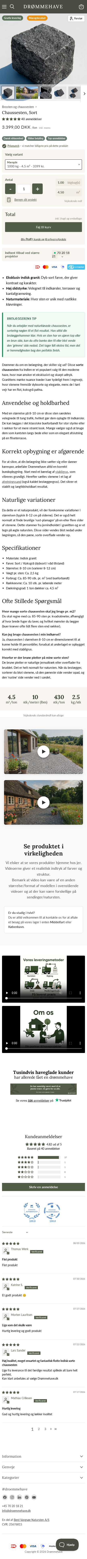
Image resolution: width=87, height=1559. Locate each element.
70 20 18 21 (61, 254)
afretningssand (11, 481)
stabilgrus (61, 471)
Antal (9, 179)
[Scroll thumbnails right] (84, 93)
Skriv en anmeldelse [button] (43, 1187)
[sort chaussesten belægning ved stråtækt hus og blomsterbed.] (27, 92)
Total (10, 214)
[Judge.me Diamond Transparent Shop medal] (52, 1211)
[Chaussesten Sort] (8, 92)
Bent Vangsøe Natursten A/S (31, 1520)
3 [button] (45, 1429)
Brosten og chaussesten (18, 107)
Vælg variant (14, 154)
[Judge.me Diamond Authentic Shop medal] (32, 1211)
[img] (10, 1243)
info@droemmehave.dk (16, 1510)
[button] (11, 119)
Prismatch (13, 145)
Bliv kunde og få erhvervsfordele (43, 239)
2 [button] (39, 1429)
